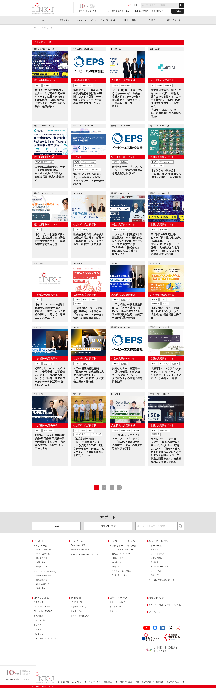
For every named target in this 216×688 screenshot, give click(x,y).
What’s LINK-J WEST (43, 611)
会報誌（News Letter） (122, 554)
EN (135, 5)
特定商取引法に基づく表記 (129, 682)
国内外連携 (38, 616)
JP (129, 5)
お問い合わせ (108, 526)
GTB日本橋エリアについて (45, 639)
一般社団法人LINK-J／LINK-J (45, 8)
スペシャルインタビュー (122, 549)
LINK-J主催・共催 (43, 549)
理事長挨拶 (38, 602)
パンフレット (39, 634)
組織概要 (37, 629)
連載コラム (116, 566)
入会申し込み (76, 611)
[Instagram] (178, 628)
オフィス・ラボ (116, 606)
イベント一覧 (40, 545)
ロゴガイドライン (95, 682)
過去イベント (41, 566)
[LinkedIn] (162, 628)
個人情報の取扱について (175, 682)
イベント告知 (156, 571)
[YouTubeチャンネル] (146, 628)
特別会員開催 (41, 558)
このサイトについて (79, 682)
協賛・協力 (155, 575)
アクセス (113, 611)
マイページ (154, 612)
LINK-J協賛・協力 (43, 554)
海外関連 (154, 562)
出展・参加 (41, 562)
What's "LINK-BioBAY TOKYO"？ (85, 554)
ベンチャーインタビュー (122, 571)
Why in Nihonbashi (42, 606)
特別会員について (78, 606)
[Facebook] (155, 628)
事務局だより (117, 562)
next (119, 487)
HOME (36, 28)
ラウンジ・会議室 (117, 602)
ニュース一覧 (155, 545)
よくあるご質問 (63, 682)
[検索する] (181, 5)
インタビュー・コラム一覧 (123, 545)
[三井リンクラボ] (173, 637)
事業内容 (37, 625)
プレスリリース (157, 554)
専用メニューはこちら (80, 616)
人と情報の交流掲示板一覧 (161, 580)
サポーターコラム (119, 575)
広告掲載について (110, 682)
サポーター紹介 (40, 620)
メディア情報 (156, 558)
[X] (170, 628)
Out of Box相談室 (78, 545)
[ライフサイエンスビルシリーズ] (150, 637)
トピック (154, 549)
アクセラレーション (159, 566)
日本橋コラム (117, 558)
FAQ (56, 526)
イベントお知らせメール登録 (164, 604)
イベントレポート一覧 (45, 571)
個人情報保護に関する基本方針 (153, 682)
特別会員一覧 (76, 602)
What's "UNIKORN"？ (80, 550)
